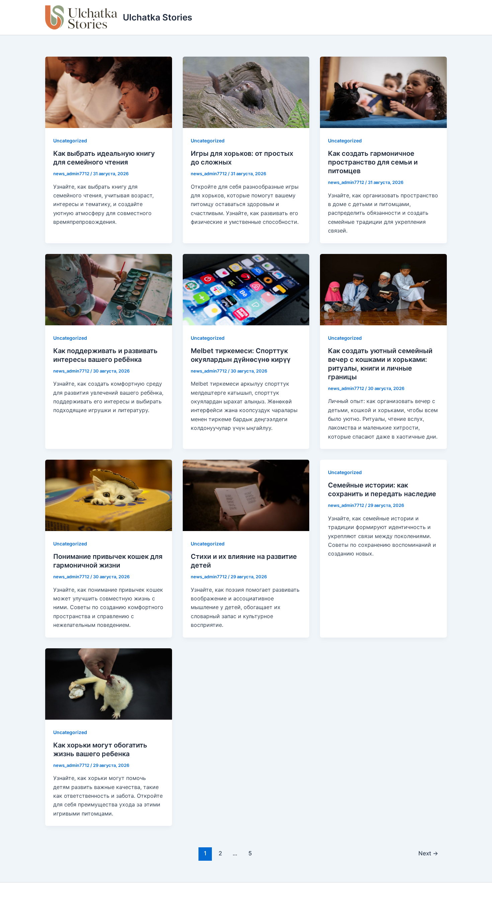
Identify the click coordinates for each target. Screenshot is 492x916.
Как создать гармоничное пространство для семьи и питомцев (373, 162)
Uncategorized (70, 140)
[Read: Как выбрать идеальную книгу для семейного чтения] (108, 91)
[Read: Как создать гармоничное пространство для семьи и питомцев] (383, 91)
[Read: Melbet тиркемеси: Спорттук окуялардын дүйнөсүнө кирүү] (246, 288)
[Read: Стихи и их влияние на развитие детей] (246, 495)
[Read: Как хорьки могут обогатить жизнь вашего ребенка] (108, 683)
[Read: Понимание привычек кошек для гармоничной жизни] (108, 495)
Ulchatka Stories (157, 17)
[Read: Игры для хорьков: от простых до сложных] (246, 91)
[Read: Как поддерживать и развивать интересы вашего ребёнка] (108, 288)
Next (428, 853)
